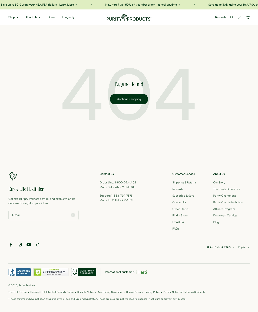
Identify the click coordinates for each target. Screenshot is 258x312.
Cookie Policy (133, 291)
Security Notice (85, 291)
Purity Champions (224, 195)
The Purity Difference (226, 189)
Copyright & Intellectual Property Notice (52, 291)
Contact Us (179, 202)
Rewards (220, 17)
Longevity (68, 17)
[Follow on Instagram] (19, 244)
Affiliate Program (224, 209)
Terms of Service (17, 291)
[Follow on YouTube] (28, 244)
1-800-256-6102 (125, 182)
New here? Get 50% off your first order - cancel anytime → (140, 4)
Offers (51, 17)
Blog (216, 222)
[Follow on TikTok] (37, 244)
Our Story (219, 182)
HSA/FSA (178, 222)
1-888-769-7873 (122, 195)
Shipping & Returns (184, 182)
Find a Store (180, 215)
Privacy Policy (152, 291)
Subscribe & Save (183, 195)
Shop (11, 17)
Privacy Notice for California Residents (184, 291)
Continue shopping (129, 99)
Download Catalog (225, 215)
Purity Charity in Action (228, 202)
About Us (31, 17)
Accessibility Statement (110, 291)
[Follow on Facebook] (10, 244)
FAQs (175, 228)
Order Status (180, 209)
